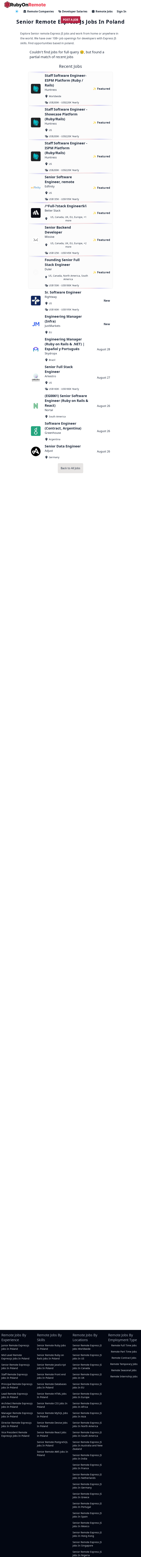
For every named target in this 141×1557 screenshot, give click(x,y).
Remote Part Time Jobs (124, 1351)
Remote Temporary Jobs (124, 1364)
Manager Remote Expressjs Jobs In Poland (17, 1414)
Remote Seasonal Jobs (124, 1370)
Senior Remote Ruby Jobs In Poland (51, 1347)
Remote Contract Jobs (124, 1357)
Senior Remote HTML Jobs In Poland (52, 1395)
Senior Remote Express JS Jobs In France (87, 1466)
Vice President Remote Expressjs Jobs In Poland (15, 1434)
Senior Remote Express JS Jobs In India (87, 1456)
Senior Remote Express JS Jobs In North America (87, 1424)
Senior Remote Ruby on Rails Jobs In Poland (50, 1356)
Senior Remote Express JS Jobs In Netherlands (87, 1476)
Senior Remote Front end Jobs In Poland (51, 1376)
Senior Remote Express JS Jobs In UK (87, 1376)
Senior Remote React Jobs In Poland (51, 1434)
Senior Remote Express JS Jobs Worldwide (87, 1347)
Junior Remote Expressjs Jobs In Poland (15, 1347)
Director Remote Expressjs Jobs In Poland (16, 1424)
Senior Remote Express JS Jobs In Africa (87, 1405)
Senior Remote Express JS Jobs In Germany (87, 1485)
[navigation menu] (17, 11)
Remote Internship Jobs (124, 1376)
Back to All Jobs (70, 468)
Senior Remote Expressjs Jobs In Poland (15, 1366)
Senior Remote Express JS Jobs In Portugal (87, 1505)
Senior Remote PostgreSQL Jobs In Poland (52, 1443)
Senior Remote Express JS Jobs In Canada (87, 1366)
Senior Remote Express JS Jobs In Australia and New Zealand (87, 1445)
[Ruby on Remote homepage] (25, 4)
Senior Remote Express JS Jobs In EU (87, 1385)
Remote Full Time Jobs (124, 1345)
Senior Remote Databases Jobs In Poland (52, 1385)
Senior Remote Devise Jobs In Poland (52, 1424)
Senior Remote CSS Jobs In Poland (52, 1405)
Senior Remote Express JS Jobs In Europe (87, 1395)
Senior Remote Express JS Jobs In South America (87, 1434)
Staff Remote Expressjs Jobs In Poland (14, 1376)
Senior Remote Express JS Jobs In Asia (87, 1414)
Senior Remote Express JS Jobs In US (87, 1356)
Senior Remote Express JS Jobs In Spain (87, 1514)
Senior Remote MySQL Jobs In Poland (52, 1414)
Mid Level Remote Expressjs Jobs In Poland (15, 1356)
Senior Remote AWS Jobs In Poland (52, 1453)
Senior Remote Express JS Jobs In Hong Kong (87, 1534)
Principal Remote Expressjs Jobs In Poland (16, 1385)
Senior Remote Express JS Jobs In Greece (87, 1495)
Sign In (121, 11)
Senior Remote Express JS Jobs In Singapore (87, 1543)
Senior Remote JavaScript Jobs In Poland (51, 1366)
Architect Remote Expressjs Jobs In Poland (17, 1405)
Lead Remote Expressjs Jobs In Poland (14, 1395)
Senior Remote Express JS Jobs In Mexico (87, 1524)
